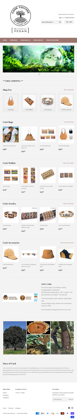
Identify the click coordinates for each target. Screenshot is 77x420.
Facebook (6, 382)
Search (5, 380)
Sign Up (70, 387)
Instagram (6, 385)
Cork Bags (13, 40)
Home (5, 40)
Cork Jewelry (38, 40)
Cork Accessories (52, 40)
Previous (6, 53)
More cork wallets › (68, 150)
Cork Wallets (25, 40)
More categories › (69, 77)
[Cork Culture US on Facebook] (69, 395)
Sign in (60, 17)
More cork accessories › (67, 230)
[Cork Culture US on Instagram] (72, 395)
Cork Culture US (11, 400)
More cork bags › (69, 109)
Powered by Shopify (22, 400)
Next (71, 53)
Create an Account (69, 17)
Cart (70, 22)
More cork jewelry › (68, 191)
